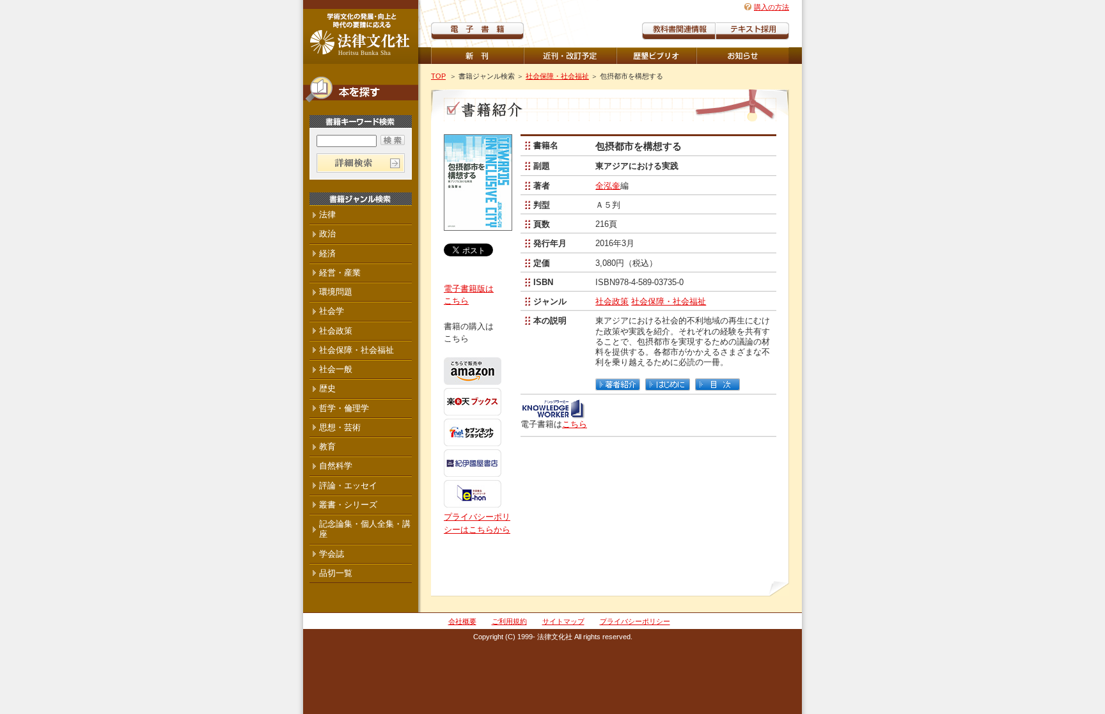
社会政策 (612, 301)
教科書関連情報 (679, 31)
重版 (742, 55)
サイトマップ (563, 621)
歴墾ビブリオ (656, 55)
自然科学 (335, 465)
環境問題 (335, 292)
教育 (327, 446)
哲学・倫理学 (344, 408)
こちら (574, 424)
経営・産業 (340, 272)
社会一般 (335, 369)
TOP (438, 76)
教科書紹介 (752, 31)
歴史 (327, 388)
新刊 (477, 55)
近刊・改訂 (570, 55)
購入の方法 (771, 7)
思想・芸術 (340, 427)
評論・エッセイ (348, 485)
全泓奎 (607, 185)
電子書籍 (477, 31)
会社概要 (462, 621)
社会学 (331, 311)
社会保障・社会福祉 (557, 76)
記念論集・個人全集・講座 (365, 529)
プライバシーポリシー (635, 621)
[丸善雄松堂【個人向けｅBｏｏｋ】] (553, 414)
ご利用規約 (509, 621)
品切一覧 (335, 573)
